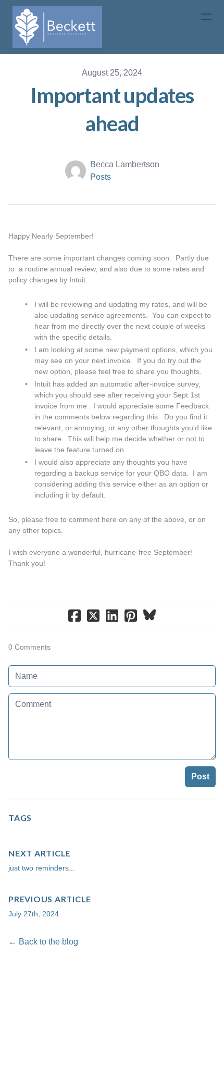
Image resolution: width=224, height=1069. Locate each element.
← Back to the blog (43, 941)
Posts (100, 176)
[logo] (57, 27)
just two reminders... (41, 868)
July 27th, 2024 (33, 914)
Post (200, 776)
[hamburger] (206, 16)
